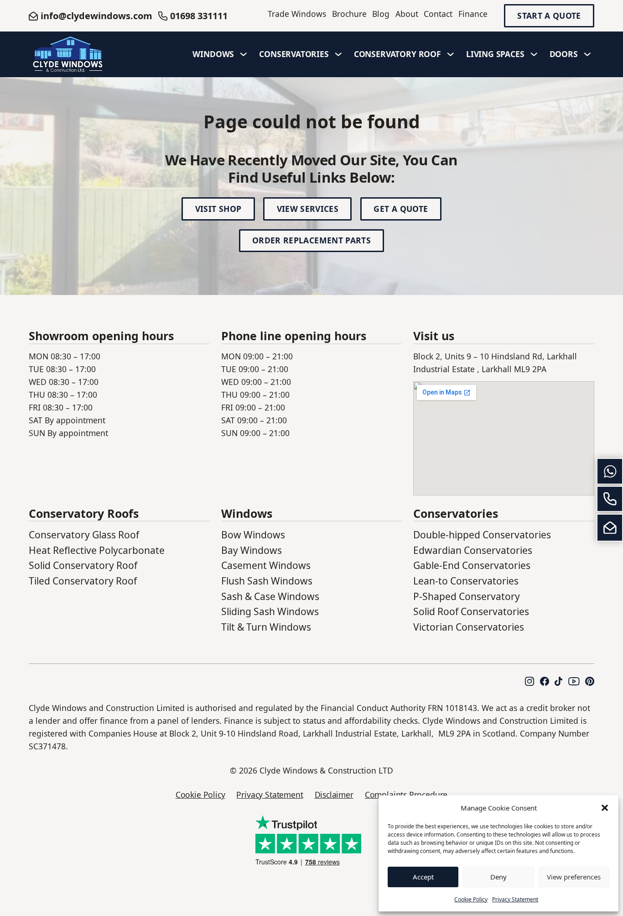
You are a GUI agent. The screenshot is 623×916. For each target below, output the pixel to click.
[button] (604, 807)
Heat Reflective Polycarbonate (97, 550)
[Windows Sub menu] (243, 54)
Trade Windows (297, 13)
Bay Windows (251, 550)
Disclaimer (334, 794)
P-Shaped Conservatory (466, 596)
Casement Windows (266, 565)
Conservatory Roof (397, 53)
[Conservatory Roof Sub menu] (450, 54)
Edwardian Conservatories (472, 550)
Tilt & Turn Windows (266, 627)
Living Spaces (495, 53)
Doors (564, 53)
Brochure (349, 13)
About (406, 13)
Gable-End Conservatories (471, 565)
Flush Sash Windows (266, 580)
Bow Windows (253, 534)
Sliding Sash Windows (270, 611)
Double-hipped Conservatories (482, 534)
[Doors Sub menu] (587, 54)
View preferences (574, 876)
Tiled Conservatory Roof (83, 580)
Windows (213, 53)
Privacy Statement (515, 899)
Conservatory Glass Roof (84, 534)
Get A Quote (401, 208)
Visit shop (218, 208)
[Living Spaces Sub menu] (534, 54)
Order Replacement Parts (311, 240)
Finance (473, 13)
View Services (308, 208)
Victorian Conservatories (468, 627)
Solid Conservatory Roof (83, 565)
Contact (438, 13)
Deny (498, 876)
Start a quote (549, 16)
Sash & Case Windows (270, 596)
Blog (380, 13)
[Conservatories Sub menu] (338, 54)
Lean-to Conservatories (466, 580)
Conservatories (294, 53)
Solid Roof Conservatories (471, 611)
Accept (423, 876)
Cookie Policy (471, 899)
